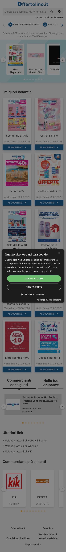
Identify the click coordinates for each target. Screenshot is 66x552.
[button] (33, 294)
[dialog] (33, 276)
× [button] (59, 253)
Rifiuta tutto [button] (34, 286)
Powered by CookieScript (49, 300)
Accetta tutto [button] (34, 278)
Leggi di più (46, 270)
